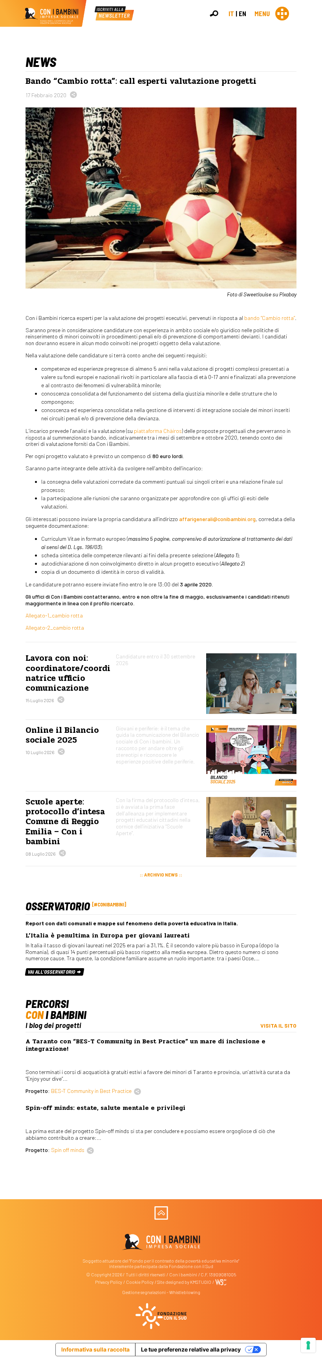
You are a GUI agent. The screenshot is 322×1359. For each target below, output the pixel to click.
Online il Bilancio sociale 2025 (62, 735)
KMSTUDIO (200, 1282)
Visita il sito (278, 1025)
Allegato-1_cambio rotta (54, 615)
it (231, 13)
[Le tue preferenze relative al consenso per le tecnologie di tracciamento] (308, 1345)
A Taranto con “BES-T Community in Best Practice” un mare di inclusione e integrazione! (145, 1045)
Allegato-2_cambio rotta (55, 627)
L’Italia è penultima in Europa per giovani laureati (108, 935)
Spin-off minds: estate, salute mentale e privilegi (105, 1108)
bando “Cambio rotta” (269, 317)
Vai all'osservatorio (52, 972)
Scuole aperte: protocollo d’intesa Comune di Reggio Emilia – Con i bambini (65, 821)
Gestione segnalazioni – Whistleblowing (161, 1292)
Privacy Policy (108, 1282)
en (242, 13)
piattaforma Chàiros (158, 430)
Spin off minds (67, 1149)
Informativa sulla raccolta (95, 1349)
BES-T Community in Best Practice (91, 1090)
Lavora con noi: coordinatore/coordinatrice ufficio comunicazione (68, 673)
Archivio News (161, 874)
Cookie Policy (140, 1282)
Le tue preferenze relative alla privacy (191, 1349)
